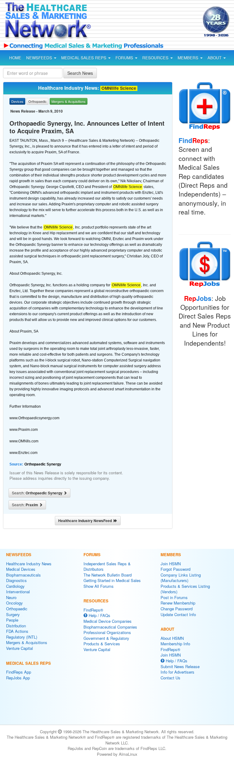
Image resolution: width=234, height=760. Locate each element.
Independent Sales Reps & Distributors (107, 566)
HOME (15, 58)
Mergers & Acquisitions (26, 642)
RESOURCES (156, 58)
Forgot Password (175, 569)
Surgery (13, 614)
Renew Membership (178, 603)
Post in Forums (174, 597)
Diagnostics (16, 580)
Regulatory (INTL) (21, 637)
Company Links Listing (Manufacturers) (181, 578)
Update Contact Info (178, 614)
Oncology (14, 603)
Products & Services (101, 644)
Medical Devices (20, 569)
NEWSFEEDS (39, 58)
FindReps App (18, 672)
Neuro (11, 597)
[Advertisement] (148, 22)
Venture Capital (19, 648)
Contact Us (170, 678)
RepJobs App (18, 678)
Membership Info (175, 644)
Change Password (177, 609)
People (12, 620)
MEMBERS (189, 58)
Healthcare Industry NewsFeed (86, 520)
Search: (37, 493)
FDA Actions (17, 631)
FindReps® (93, 610)
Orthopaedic (16, 609)
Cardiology (15, 586)
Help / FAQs (98, 615)
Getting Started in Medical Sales (112, 580)
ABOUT (215, 58)
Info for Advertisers (177, 672)
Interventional (18, 591)
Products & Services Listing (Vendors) (185, 589)
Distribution (16, 626)
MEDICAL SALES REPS (84, 58)
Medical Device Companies (107, 621)
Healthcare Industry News (28, 564)
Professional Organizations (107, 632)
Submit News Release (180, 666)
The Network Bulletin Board (107, 575)
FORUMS (124, 58)
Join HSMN (171, 564)
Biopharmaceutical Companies (110, 627)
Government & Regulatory (106, 638)
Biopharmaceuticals (23, 575)
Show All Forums (98, 586)
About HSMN (172, 638)
